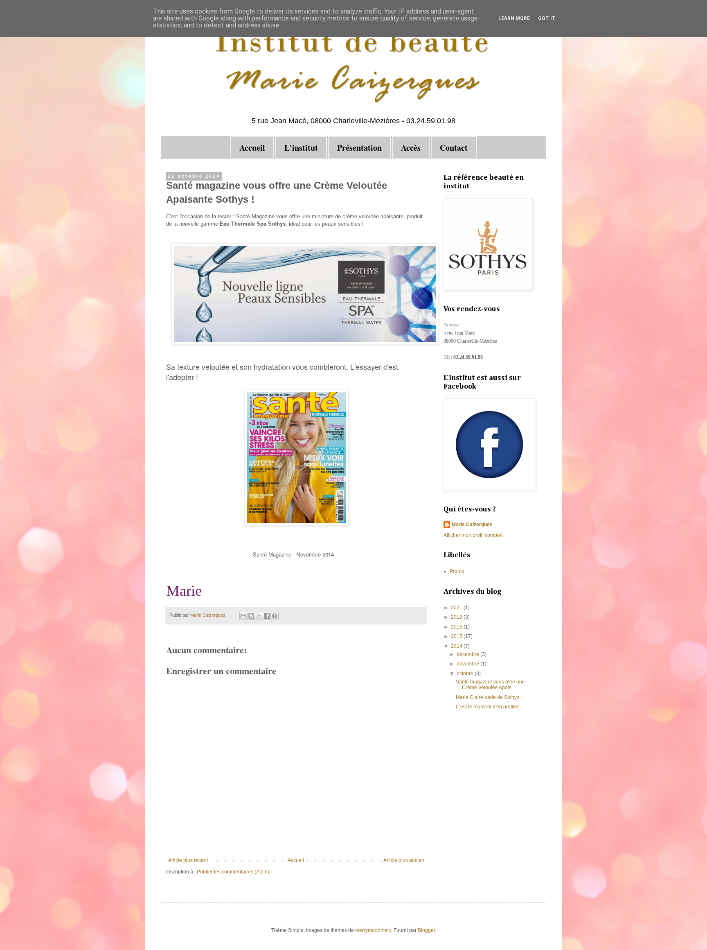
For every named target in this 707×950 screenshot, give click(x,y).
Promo (457, 571)
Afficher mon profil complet (473, 535)
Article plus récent (188, 860)
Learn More (514, 18)
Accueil (252, 148)
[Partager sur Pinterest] (274, 616)
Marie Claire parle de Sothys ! (489, 697)
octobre (466, 673)
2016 (457, 627)
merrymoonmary (373, 930)
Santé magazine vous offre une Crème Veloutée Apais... (490, 684)
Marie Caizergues (472, 524)
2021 (457, 608)
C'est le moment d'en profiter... (489, 707)
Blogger (426, 930)
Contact (454, 148)
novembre (468, 664)
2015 (457, 636)
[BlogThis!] (251, 616)
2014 (457, 646)
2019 (457, 617)
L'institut (301, 148)
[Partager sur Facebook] (267, 616)
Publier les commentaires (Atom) (233, 872)
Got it (547, 18)
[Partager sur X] (259, 616)
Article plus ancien (403, 860)
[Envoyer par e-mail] (243, 616)
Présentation (359, 148)
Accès (411, 148)
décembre (468, 654)
